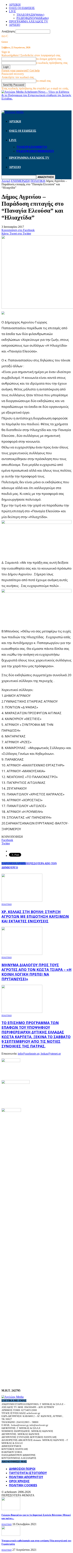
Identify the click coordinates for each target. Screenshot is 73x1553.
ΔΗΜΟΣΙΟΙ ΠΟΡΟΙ (22, 1469)
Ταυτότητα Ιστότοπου (28, 1473)
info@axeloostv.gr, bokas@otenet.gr (39, 1053)
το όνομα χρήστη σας (48, 58)
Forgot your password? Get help (20, 70)
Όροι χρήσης (19, 1481)
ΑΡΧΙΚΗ (15, 4)
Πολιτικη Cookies (23, 1485)
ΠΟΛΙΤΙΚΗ (6, 904)
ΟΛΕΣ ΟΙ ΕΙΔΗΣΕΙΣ (22, 8)
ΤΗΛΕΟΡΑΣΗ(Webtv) (30, 14)
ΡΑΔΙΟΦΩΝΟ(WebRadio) (32, 18)
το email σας (43, 80)
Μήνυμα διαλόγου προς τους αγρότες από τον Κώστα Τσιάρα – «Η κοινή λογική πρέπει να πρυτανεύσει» (36, 972)
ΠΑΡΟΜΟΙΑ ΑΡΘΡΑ (13, 863)
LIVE (12, 11)
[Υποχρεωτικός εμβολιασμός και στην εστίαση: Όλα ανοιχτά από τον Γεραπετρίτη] (10, 1534)
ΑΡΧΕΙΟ (14, 24)
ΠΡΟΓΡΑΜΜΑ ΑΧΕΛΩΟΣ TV (28, 21)
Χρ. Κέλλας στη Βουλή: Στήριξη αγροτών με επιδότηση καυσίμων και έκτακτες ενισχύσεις (35, 916)
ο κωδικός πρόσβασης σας (52, 62)
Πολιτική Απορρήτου (26, 1477)
